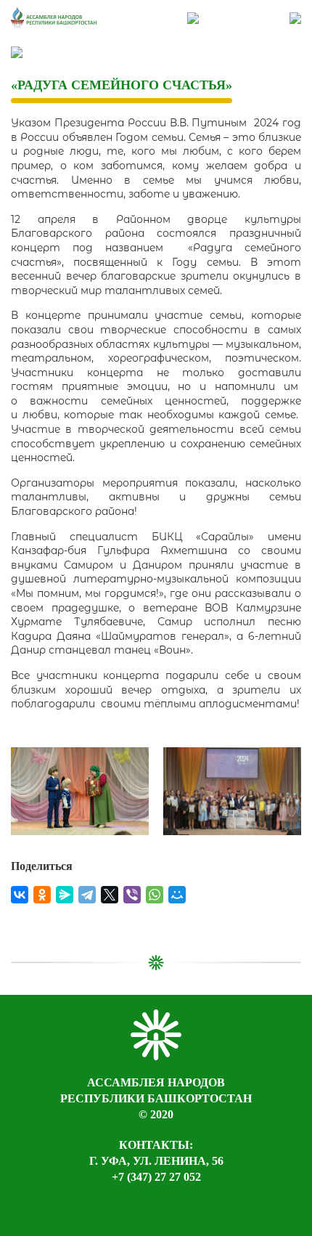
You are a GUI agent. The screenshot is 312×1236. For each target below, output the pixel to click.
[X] (109, 894)
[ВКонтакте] (19, 894)
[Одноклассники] (42, 894)
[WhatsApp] (154, 894)
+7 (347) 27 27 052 (156, 1177)
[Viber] (132, 894)
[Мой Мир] (177, 894)
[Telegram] (87, 894)
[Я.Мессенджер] (64, 894)
